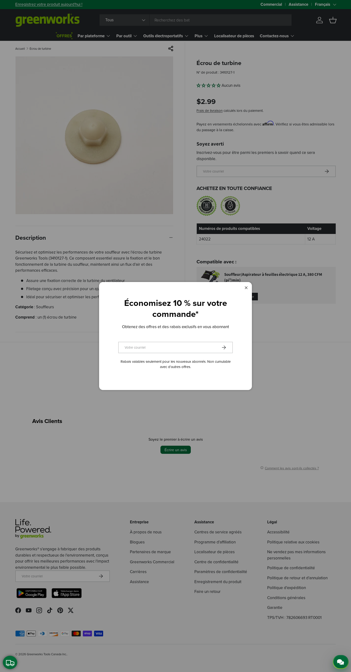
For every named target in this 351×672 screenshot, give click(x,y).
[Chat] (341, 662)
